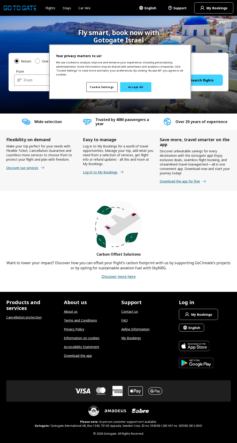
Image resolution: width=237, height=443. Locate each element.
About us (71, 311)
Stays (67, 8)
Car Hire (84, 8)
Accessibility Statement (81, 347)
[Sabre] (140, 411)
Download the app (78, 355)
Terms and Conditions (80, 320)
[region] (120, 71)
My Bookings (131, 338)
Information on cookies (82, 338)
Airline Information (135, 329)
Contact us (129, 311)
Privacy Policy (74, 329)
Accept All (135, 87)
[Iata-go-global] (93, 410)
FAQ (124, 320)
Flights (50, 8)
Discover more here (119, 276)
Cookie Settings (102, 87)
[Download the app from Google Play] (196, 363)
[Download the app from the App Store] (196, 346)
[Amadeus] (115, 410)
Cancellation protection (24, 317)
